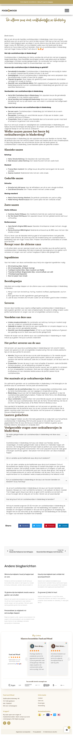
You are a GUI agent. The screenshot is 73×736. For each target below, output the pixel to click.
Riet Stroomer (61, 646)
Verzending (41, 705)
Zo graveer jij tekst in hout (47, 592)
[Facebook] (4, 723)
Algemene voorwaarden (23, 732)
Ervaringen (41, 703)
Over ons (40, 700)
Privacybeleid (37, 732)
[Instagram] (8, 723)
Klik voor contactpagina (10, 706)
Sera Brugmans (40, 646)
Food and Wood (14, 654)
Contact (40, 698)
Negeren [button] (50, 2)
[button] (67, 10)
